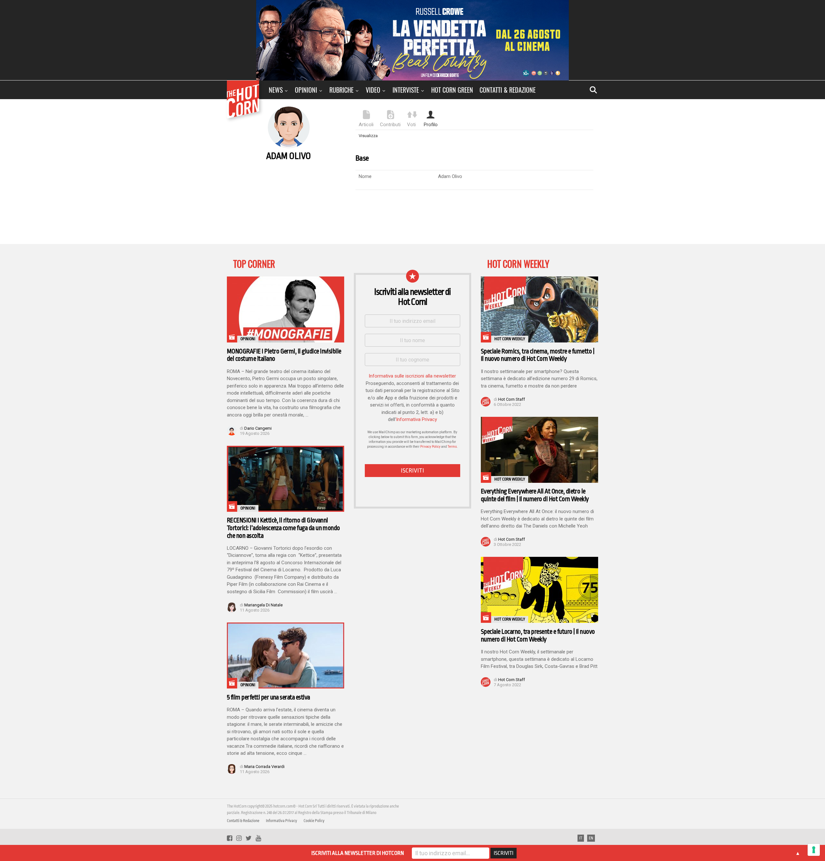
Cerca (593, 89)
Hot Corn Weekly (509, 339)
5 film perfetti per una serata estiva (268, 697)
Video (373, 90)
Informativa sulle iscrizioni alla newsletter (412, 376)
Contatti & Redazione (508, 90)
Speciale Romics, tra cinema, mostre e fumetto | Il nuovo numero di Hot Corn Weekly (537, 355)
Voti (411, 124)
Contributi (390, 124)
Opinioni (306, 90)
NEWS (276, 90)
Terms (452, 446)
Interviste (406, 90)
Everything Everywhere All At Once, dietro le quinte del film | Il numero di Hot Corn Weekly (535, 495)
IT (580, 838)
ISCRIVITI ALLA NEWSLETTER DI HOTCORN (357, 853)
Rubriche (341, 90)
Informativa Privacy (416, 419)
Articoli (366, 124)
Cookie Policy (314, 821)
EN (591, 838)
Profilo (431, 124)
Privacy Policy (430, 446)
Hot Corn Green (452, 90)
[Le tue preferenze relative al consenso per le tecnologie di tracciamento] (814, 850)
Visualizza (368, 135)
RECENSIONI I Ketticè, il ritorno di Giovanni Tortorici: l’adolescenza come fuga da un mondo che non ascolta (283, 528)
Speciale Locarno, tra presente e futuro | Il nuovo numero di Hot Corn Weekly (538, 635)
